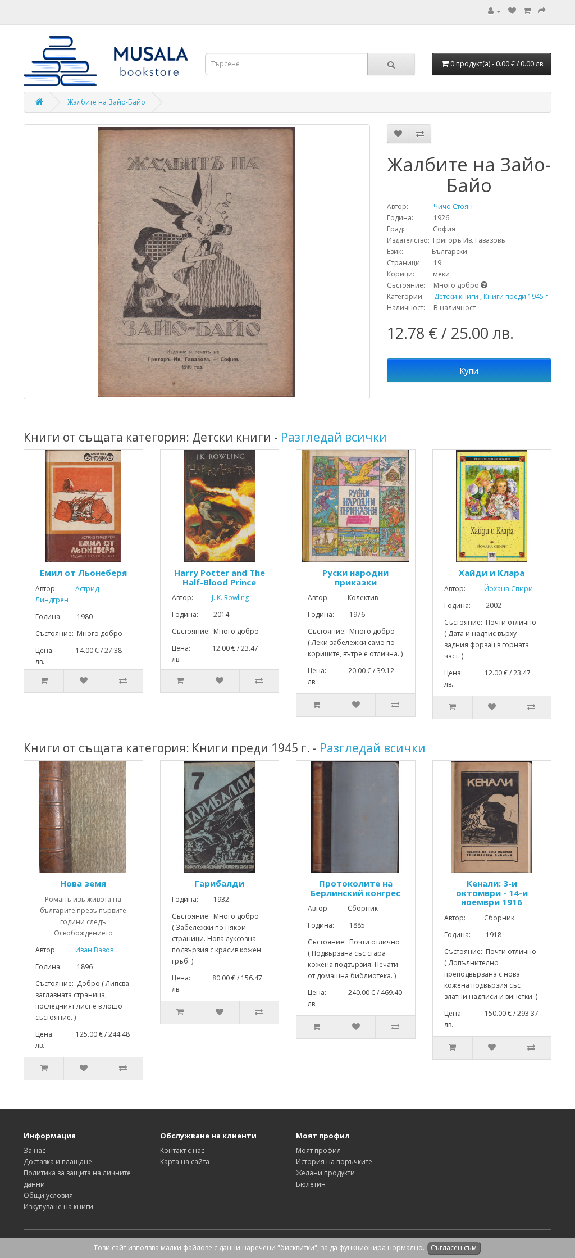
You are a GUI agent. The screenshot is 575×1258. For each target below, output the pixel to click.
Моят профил (318, 1150)
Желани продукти (325, 1173)
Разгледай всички (334, 437)
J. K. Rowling (222, 597)
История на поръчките (334, 1161)
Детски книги (456, 296)
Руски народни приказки (355, 577)
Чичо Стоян (441, 206)
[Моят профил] (494, 11)
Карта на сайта (184, 1161)
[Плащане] (542, 11)
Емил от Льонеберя (83, 572)
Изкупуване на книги (58, 1206)
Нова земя (83, 883)
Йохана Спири (500, 588)
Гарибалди (219, 883)
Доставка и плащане (58, 1161)
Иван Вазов (85, 950)
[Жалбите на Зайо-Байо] (197, 261)
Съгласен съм (454, 1247)
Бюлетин (311, 1184)
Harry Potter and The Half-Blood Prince (219, 577)
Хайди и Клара (491, 572)
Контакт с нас (182, 1150)
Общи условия (48, 1195)
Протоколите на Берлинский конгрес (355, 888)
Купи (468, 370)
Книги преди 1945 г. (516, 296)
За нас (34, 1150)
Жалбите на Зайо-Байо (106, 102)
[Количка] (527, 11)
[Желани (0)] (512, 11)
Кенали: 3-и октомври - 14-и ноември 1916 (492, 892)
